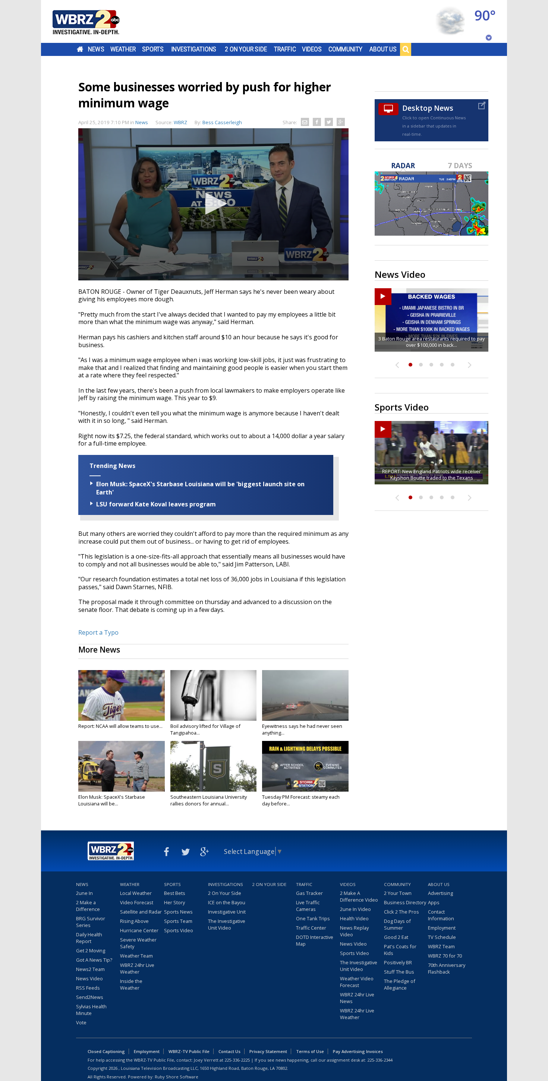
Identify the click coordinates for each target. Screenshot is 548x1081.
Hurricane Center (139, 930)
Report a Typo (98, 632)
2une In (84, 893)
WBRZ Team (441, 946)
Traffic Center (311, 927)
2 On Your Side (246, 49)
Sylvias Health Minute (91, 1009)
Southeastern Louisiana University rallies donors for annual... (208, 800)
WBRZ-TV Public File (189, 1051)
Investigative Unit (227, 911)
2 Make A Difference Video (359, 896)
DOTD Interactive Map (314, 940)
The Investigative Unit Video (226, 924)
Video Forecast (136, 902)
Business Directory (405, 902)
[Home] (95, 21)
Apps (434, 902)
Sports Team (178, 921)
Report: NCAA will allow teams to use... (120, 726)
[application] (213, 204)
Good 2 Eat (396, 937)
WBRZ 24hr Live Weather (137, 968)
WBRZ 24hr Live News (357, 998)
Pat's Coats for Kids (400, 949)
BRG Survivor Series (90, 921)
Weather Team (136, 955)
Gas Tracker (309, 893)
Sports (153, 49)
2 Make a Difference (88, 905)
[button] (213, 203)
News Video (89, 978)
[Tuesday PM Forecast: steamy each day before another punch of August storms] (305, 766)
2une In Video (355, 909)
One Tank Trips (313, 918)
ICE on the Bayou (226, 902)
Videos (312, 49)
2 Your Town (398, 893)
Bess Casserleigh (222, 122)
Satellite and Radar (141, 911)
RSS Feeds (88, 987)
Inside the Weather (131, 984)
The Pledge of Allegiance (399, 984)
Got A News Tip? (94, 959)
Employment (442, 927)
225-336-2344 (380, 1060)
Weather (123, 49)
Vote (81, 1022)
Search (405, 49)
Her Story (174, 902)
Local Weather (136, 893)
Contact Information (441, 915)
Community (345, 49)
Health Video (354, 918)
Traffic (285, 49)
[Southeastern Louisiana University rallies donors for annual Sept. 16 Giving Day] (213, 766)
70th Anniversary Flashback (446, 968)
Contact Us (229, 1051)
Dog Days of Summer (397, 924)
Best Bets (174, 893)
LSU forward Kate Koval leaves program (156, 504)
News (96, 49)
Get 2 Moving (90, 950)
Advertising (440, 893)
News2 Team (90, 969)
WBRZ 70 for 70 (445, 955)
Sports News (178, 911)
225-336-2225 (237, 1060)
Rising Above (134, 921)
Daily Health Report (89, 938)
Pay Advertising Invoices (358, 1051)
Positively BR (398, 962)
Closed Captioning (106, 1051)
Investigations (194, 49)
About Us (383, 49)
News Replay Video (354, 931)
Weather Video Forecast (357, 982)
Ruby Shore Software (176, 1077)
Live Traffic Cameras (307, 905)
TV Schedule (442, 937)
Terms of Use (310, 1051)
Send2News (89, 997)
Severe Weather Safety (138, 943)
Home (80, 49)
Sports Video (178, 930)
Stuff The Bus (399, 971)
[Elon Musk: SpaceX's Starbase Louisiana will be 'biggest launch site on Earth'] (121, 766)
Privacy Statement (268, 1051)
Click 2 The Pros (401, 911)
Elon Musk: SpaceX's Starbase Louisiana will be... (111, 800)
